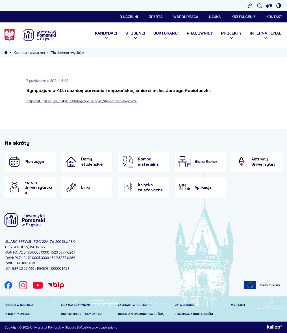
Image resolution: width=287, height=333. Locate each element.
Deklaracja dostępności (193, 314)
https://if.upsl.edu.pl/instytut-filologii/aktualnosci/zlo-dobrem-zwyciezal (81, 101)
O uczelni (129, 16)
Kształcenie (243, 16)
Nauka (215, 16)
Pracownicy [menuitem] (200, 33)
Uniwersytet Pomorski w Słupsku (53, 327)
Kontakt (274, 16)
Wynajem (238, 305)
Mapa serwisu (184, 305)
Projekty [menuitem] (231, 33)
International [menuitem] (265, 33)
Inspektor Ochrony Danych (82, 314)
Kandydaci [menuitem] (106, 33)
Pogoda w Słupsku (18, 305)
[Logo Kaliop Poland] (275, 327)
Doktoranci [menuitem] (166, 33)
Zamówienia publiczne (134, 305)
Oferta (156, 16)
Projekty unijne (17, 314)
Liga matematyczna (76, 305)
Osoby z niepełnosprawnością (141, 314)
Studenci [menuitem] (135, 33)
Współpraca (185, 16)
